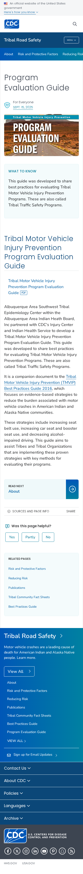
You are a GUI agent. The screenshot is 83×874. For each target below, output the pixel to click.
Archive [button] (12, 818)
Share (70, 511)
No (48, 537)
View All (16, 671)
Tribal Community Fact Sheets (29, 597)
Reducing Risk (18, 578)
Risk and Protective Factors (38, 54)
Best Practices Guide (22, 607)
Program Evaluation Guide (26, 732)
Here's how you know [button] (20, 12)
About (8, 54)
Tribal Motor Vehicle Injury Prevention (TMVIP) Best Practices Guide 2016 (40, 382)
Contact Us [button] (15, 768)
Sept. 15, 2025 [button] (23, 107)
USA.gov (28, 863)
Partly (30, 537)
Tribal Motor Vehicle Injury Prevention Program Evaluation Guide (36, 286)
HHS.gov (10, 863)
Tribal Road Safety (22, 40)
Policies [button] (12, 793)
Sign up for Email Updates (33, 754)
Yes (12, 537)
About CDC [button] (15, 780)
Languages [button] (15, 805)
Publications (16, 588)
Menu (70, 40)
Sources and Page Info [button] (30, 511)
